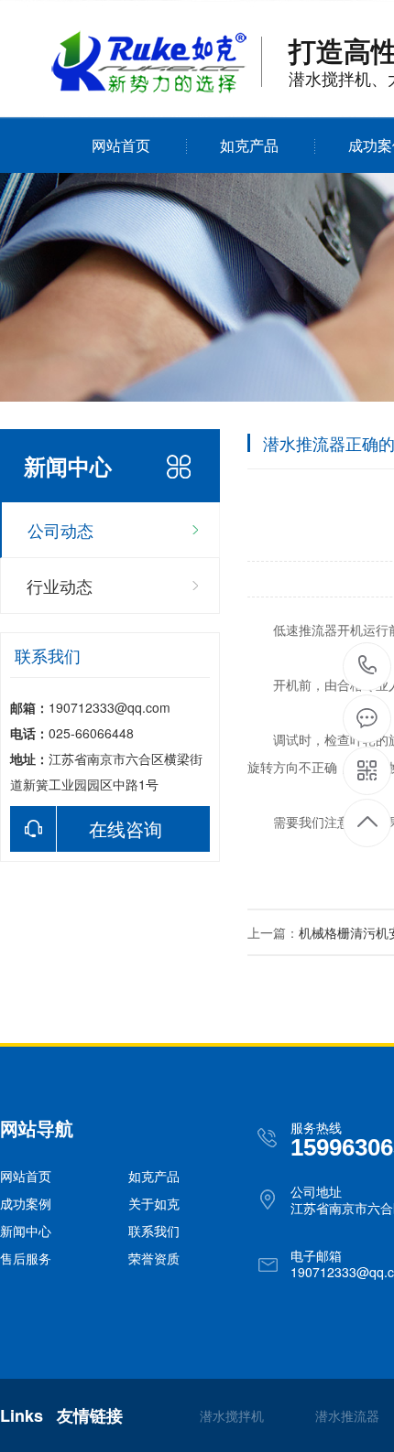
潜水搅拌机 (232, 1415)
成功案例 (25, 1203)
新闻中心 (25, 1230)
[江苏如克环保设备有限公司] (149, 88)
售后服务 (25, 1258)
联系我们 (154, 1230)
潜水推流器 (347, 1415)
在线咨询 (125, 828)
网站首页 (121, 145)
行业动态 (60, 585)
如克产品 (249, 145)
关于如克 (154, 1203)
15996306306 (368, 666)
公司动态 (60, 530)
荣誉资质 (154, 1258)
